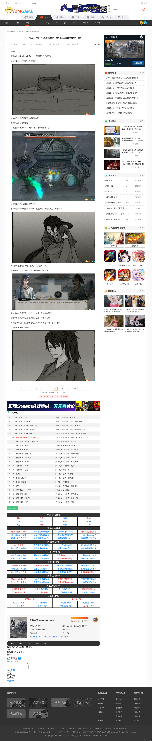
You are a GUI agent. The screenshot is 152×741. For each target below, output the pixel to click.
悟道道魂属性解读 (41, 572)
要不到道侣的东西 (18, 535)
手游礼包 (119, 712)
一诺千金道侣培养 (88, 535)
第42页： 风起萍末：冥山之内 (66, 498)
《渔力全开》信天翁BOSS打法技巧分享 (119, 108)
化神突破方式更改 (88, 555)
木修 (89, 525)
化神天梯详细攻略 (88, 559)
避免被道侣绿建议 (41, 532)
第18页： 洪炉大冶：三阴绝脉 (66, 450)
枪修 (65, 518)
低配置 (55, 637)
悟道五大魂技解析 (65, 566)
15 (82, 389)
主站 (7, 3)
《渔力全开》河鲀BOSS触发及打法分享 (119, 88)
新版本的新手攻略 (88, 548)
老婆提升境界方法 (88, 538)
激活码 (136, 720)
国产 (49, 637)
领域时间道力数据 (65, 569)
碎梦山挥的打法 (41, 589)
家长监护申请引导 (84, 729)
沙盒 (35, 637)
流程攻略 (28, 31)
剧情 (45, 637)
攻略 (27, 23)
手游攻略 (119, 708)
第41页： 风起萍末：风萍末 (19, 498)
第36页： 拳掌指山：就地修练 (66, 486)
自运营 (34, 3)
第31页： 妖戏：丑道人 (17, 478)
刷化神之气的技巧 (41, 555)
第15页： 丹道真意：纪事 (18, 446)
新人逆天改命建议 (65, 545)
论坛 (25, 3)
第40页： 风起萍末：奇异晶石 (66, 494)
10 (49, 389)
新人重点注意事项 (41, 545)
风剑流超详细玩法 (41, 579)
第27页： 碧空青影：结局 (18, 470)
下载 (17, 23)
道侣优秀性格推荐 (65, 535)
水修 (89, 521)
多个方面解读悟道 (18, 572)
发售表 (85, 23)
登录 (141, 3)
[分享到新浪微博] (15, 658)
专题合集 (119, 716)
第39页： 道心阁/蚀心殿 (18, 494)
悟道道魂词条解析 (65, 572)
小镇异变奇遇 (65, 603)
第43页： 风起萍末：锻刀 (18, 502)
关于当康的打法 (65, 589)
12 (62, 389)
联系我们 (61, 729)
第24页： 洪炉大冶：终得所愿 (66, 462)
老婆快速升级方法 (18, 538)
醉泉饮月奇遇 (41, 606)
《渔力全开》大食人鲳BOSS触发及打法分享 (121, 93)
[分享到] (19, 658)
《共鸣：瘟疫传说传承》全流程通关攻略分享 (121, 78)
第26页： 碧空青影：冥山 (64, 466)
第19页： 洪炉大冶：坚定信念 (20, 454)
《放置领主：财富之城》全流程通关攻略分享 (121, 98)
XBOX (100, 712)
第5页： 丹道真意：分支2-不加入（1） (23, 425)
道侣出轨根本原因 (65, 532)
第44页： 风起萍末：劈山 (64, 502)
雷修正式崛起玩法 (88, 582)
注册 (145, 3)
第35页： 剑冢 (14, 486)
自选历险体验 (63, 637)
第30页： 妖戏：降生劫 (64, 474)
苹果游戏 (119, 703)
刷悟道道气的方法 (18, 569)
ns (57, 23)
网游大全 (137, 712)
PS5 (99, 716)
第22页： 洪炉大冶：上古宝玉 (66, 458)
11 (55, 389)
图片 (45, 643)
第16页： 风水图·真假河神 (65, 446)
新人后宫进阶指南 (18, 548)
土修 (65, 525)
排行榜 (97, 23)
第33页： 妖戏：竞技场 (17, 482)
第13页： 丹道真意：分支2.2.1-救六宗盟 (24, 442)
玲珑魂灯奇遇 (89, 603)
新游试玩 (137, 716)
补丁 (37, 23)
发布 (9, 673)
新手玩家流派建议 (65, 548)
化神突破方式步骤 (18, 559)
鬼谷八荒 (43, 620)
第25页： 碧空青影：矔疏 (18, 466)
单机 (18, 31)
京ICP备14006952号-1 (23, 732)
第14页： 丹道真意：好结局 (65, 442)
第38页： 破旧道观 (62, 490)
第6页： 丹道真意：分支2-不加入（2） (69, 425)
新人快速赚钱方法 (41, 548)
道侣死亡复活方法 (41, 535)
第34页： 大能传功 (62, 482)
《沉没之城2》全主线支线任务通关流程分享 (121, 103)
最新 (9, 681)
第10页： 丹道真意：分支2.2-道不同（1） (71, 433)
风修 (19, 525)
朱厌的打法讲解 (88, 592)
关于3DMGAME (29, 729)
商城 (16, 3)
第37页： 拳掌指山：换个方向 (20, 490)
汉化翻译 (107, 729)
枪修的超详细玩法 (88, 579)
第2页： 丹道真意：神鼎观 (65, 417)
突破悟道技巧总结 (88, 566)
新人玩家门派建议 (88, 545)
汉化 (47, 23)
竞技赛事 (137, 703)
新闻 (20, 643)
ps (65, 23)
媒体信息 (71, 729)
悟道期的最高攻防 (88, 569)
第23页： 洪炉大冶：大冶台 (19, 462)
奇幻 (40, 637)
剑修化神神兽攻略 (18, 555)
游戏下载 (101, 699)
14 (75, 389)
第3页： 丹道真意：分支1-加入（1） (22, 421)
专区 (7, 23)
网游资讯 (137, 699)
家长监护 (97, 729)
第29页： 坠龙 (14, 474)
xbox (74, 23)
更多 (142, 73)
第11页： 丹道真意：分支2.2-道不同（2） (24, 437)
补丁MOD (101, 703)
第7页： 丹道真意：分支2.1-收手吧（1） (24, 429)
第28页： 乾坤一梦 (62, 470)
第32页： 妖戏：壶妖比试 (64, 478)
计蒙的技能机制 (65, 592)
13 (68, 389)
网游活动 (137, 708)
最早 (13, 681)
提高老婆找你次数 (41, 538)
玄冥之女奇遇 (18, 603)
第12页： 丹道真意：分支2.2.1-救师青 (69, 437)
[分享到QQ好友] (12, 658)
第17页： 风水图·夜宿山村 (18, 450)
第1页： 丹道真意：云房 (18, 417)
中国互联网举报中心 (121, 729)
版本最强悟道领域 (41, 569)
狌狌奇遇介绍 (65, 606)
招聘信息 (41, 729)
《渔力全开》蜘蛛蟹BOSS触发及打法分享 (120, 83)
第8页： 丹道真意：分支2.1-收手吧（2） (70, 429)
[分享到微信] (8, 658)
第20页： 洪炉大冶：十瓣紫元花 (67, 454)
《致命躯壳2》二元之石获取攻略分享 (119, 113)
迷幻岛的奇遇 (41, 603)
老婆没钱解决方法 (65, 538)
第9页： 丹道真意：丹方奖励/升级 (21, 433)
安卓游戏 (119, 699)
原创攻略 (101, 708)
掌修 (41, 521)
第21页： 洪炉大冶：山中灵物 (20, 458)
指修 (19, 521)
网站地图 (51, 729)
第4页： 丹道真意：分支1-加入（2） (69, 421)
